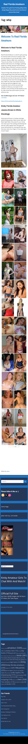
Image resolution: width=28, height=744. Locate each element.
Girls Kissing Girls (5, 709)
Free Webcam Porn (5, 715)
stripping (6, 680)
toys (23, 682)
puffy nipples (17, 673)
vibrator (10, 684)
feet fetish (13, 655)
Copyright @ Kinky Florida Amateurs (10, 633)
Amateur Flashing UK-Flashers (8, 712)
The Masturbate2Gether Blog (8, 706)
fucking (17, 659)
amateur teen (11, 651)
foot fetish (10, 659)
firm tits (22, 658)
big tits (13, 653)
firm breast (14, 658)
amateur (14, 647)
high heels (15, 662)
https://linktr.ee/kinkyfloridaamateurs (11, 101)
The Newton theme (8, 734)
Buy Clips (3, 696)
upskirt (3, 684)
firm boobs (5, 658)
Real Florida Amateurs (14, 4)
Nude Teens (4, 702)
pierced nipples (10, 670)
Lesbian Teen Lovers (6, 699)
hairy (8, 662)
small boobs (21, 675)
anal (19, 650)
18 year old (4, 648)
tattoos (14, 679)
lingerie (8, 668)
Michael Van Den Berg (19, 734)
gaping (23, 659)
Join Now (3, 97)
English (4, 566)
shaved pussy (8, 675)
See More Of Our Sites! (6, 607)
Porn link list (4, 718)
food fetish (4, 659)
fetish (22, 655)
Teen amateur (7, 682)
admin (8, 471)
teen (22, 679)
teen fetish (17, 682)
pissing (9, 672)
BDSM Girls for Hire (6, 721)
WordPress (17, 732)
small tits (13, 677)
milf (14, 668)
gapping (3, 662)
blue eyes (19, 653)
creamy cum (6, 656)
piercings (18, 670)
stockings (20, 677)
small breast (5, 677)
